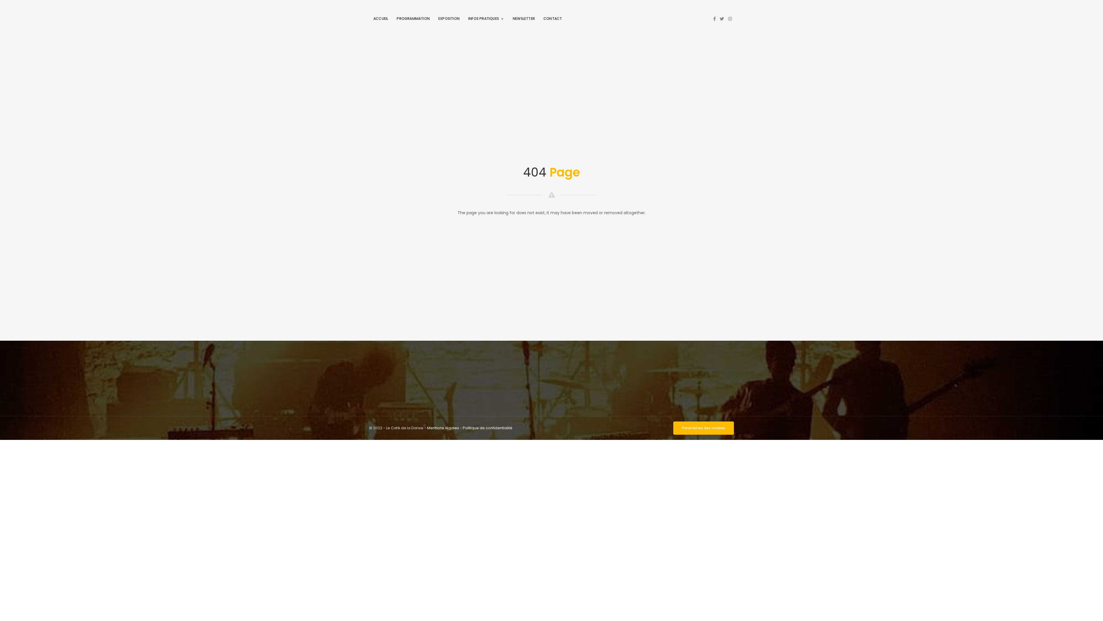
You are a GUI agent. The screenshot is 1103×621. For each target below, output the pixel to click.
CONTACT (552, 18)
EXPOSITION (449, 18)
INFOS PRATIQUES (483, 18)
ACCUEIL (380, 18)
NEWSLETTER (524, 18)
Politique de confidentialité (487, 428)
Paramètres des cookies (703, 427)
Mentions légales (443, 428)
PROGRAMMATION (413, 18)
